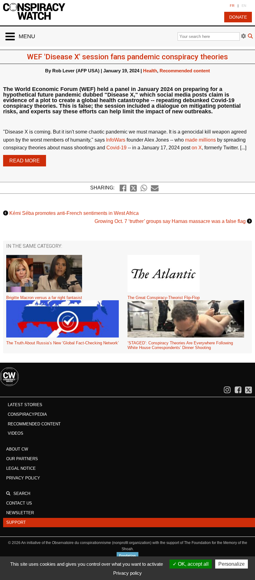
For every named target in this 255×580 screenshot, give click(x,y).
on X (197, 147)
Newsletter (20, 512)
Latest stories (25, 404)
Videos (15, 433)
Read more (24, 160)
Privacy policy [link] (127, 573)
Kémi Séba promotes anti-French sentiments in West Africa (74, 213)
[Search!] (250, 37)
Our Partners (22, 458)
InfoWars (116, 140)
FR (232, 5)
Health (150, 70)
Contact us (19, 503)
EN (244, 5)
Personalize (231, 564)
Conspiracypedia (27, 414)
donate (238, 17)
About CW (17, 449)
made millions (200, 140)
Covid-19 (116, 147)
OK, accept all (193, 564)
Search (21, 493)
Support (16, 522)
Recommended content (185, 70)
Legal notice (21, 468)
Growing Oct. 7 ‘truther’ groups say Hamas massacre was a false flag (170, 221)
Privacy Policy (23, 478)
